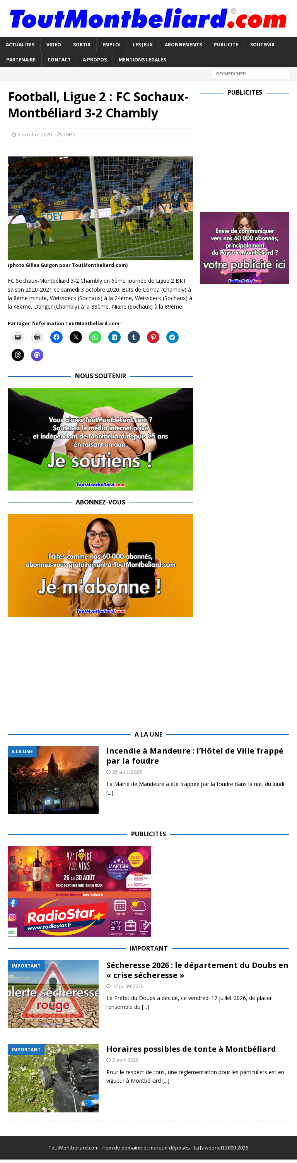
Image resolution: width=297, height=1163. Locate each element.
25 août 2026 (127, 771)
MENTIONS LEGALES (142, 59)
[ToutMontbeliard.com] (148, 32)
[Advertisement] (248, 152)
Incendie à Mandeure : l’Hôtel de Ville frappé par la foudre (194, 755)
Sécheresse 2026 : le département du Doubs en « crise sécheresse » (197, 970)
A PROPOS (95, 59)
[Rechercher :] (250, 73)
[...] (109, 792)
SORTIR (81, 44)
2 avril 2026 (125, 1059)
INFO (69, 134)
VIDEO (53, 44)
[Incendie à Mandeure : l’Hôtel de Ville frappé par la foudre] (53, 780)
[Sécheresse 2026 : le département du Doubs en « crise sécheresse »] (53, 994)
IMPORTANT (149, 948)
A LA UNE (148, 734)
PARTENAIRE (21, 59)
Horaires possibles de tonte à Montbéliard (191, 1049)
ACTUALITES (20, 44)
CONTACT (59, 59)
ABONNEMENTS (183, 44)
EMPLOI (111, 44)
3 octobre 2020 (35, 134)
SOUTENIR (262, 44)
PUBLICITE (226, 44)
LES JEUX (143, 44)
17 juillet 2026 (128, 986)
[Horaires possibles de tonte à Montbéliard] (53, 1078)
